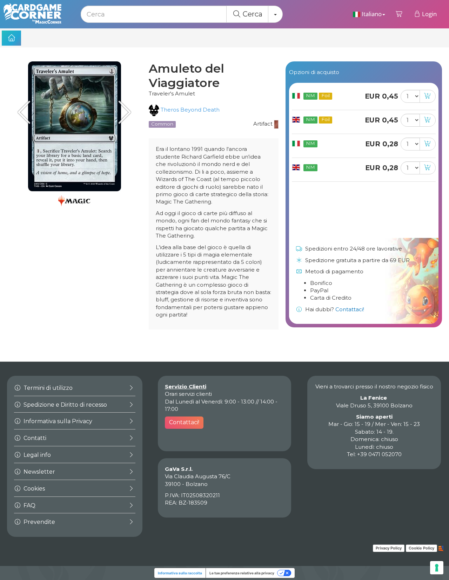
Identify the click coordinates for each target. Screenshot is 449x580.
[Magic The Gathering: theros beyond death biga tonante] (26, 112)
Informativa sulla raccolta (180, 573)
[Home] (11, 38)
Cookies (33, 488)
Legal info (36, 455)
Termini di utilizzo (47, 388)
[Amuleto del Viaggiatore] (74, 126)
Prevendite (38, 522)
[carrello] (399, 14)
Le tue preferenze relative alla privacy (241, 573)
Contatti (34, 438)
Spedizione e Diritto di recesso (64, 404)
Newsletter (38, 471)
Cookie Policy (421, 548)
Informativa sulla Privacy (57, 421)
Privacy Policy (389, 548)
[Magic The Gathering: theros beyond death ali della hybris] (123, 112)
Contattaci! (349, 309)
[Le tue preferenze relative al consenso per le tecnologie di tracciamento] (436, 567)
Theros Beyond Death (189, 109)
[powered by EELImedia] (441, 548)
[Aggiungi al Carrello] (428, 96)
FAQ (28, 505)
